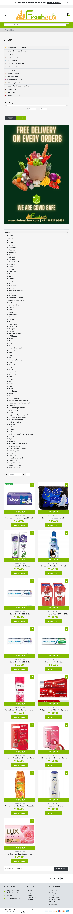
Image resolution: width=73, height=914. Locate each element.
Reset (10, 118)
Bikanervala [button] (13, 247)
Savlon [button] (11, 427)
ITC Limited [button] (13, 295)
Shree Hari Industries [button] (16, 458)
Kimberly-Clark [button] (14, 305)
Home (30, 890)
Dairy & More (12, 60)
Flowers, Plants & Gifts (15, 95)
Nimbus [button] (12, 341)
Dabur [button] (11, 274)
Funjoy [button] (11, 281)
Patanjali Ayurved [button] (15, 348)
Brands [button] (8, 232)
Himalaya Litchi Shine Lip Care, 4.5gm (53, 758)
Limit (23, 474)
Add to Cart (20, 525)
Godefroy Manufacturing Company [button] (22, 434)
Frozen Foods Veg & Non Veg (18, 86)
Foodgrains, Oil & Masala (16, 48)
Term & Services (55, 902)
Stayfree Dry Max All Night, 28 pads (19, 518)
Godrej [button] (11, 393)
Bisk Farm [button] (12, 252)
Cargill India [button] (13, 410)
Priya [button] (10, 357)
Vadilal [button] (11, 384)
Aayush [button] (11, 238)
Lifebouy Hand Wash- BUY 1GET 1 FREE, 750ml (53, 614)
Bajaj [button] (10, 439)
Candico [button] (12, 264)
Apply (21, 118)
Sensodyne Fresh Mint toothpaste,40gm (53, 662)
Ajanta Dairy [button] (13, 455)
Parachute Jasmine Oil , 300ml (53, 566)
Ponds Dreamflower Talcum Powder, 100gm (19, 710)
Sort (6, 474)
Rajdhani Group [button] (14, 446)
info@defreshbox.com (15, 898)
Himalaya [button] (12, 424)
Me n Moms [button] (13, 324)
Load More (60, 868)
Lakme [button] (11, 310)
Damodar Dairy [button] (14, 467)
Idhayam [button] (12, 293)
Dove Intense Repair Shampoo (54, 806)
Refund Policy (55, 899)
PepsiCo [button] (12, 350)
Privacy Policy (55, 897)
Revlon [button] (11, 429)
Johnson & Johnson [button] (16, 298)
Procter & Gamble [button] (15, 360)
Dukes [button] (11, 276)
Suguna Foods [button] (14, 372)
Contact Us (54, 904)
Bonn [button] (11, 255)
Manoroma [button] (13, 314)
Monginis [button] (12, 329)
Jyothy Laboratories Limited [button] (19, 403)
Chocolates (11, 89)
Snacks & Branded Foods (16, 51)
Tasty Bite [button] (12, 374)
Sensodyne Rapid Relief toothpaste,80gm (19, 614)
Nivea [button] (11, 389)
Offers (52, 895)
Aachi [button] (11, 235)
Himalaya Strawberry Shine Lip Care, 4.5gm (19, 758)
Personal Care (12, 67)
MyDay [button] (11, 453)
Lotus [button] (11, 312)
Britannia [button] (12, 257)
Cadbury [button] (12, 259)
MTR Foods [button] (13, 336)
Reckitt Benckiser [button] (15, 422)
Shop (29, 893)
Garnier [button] (11, 432)
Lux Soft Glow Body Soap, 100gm (19, 854)
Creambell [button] (12, 271)
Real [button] (10, 362)
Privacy (19, 912)
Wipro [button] (11, 396)
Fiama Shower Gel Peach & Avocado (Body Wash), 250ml (19, 806)
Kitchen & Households (15, 64)
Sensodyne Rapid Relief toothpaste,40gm (19, 662)
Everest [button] (11, 279)
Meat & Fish (11, 92)
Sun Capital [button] (13, 391)
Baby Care (11, 70)
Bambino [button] (12, 245)
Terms (25, 912)
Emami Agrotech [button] (15, 451)
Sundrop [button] (12, 412)
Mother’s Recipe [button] (15, 334)
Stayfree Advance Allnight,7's (53, 518)
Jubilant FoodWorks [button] (16, 300)
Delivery (53, 893)
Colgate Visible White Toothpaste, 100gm (53, 710)
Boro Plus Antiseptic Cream (19, 566)
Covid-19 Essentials (14, 80)
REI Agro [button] (12, 365)
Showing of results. (13, 868)
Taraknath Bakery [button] (15, 465)
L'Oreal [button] (11, 436)
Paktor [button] (11, 343)
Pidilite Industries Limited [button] (18, 400)
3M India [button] (12, 405)
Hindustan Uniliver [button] (16, 290)
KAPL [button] (11, 302)
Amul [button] (11, 240)
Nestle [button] (11, 338)
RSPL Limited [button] (14, 398)
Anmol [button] (11, 243)
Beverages (11, 54)
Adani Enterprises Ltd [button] (17, 408)
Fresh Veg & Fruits (14, 83)
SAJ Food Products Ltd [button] (17, 417)
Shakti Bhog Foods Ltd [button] (17, 448)
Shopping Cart (32, 897)
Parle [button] (10, 345)
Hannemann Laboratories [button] (18, 444)
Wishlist (30, 899)
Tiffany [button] (11, 379)
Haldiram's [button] (13, 286)
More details (54, 3)
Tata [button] (10, 377)
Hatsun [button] (11, 288)
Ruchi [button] (11, 369)
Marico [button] (11, 317)
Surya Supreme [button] (14, 463)
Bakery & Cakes (13, 57)
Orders (30, 895)
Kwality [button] (12, 307)
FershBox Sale (12, 76)
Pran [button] (10, 353)
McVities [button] (12, 319)
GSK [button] (10, 283)
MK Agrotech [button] (13, 326)
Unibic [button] (11, 381)
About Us (53, 890)
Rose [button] (10, 367)
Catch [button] (11, 267)
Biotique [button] (12, 250)
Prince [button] (11, 355)
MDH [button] (10, 322)
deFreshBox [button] (13, 460)
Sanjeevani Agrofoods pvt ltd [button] (20, 415)
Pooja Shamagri (13, 73)
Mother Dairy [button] (14, 331)
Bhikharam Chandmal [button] (17, 420)
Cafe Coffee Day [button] (15, 262)
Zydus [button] (11, 386)
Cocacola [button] (12, 269)
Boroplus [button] (12, 441)
